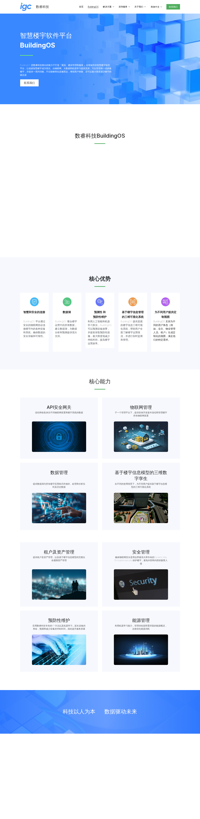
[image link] (26, 6)
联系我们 (173, 6)
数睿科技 (42, 7)
